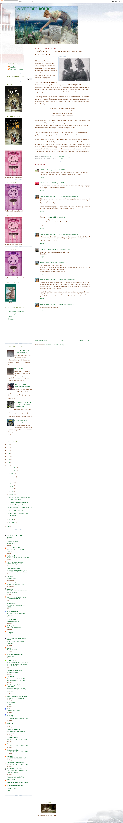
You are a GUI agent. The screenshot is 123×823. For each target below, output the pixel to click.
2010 (8, 465)
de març (11, 495)
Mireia (42, 183)
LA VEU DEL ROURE (33, 8)
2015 (8, 450)
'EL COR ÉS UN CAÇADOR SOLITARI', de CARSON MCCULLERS (22, 404)
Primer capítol (12, 314)
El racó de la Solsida (13, 729)
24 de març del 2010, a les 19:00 (69, 234)
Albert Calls (12, 67)
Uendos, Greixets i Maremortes (17, 696)
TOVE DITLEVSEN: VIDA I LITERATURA (15, 550)
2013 (8, 456)
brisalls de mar (11, 788)
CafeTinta (10, 715)
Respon (42, 177)
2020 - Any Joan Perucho (14, 627)
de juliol (11, 483)
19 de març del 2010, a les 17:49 (69, 196)
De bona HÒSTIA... (12, 650)
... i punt (9, 704)
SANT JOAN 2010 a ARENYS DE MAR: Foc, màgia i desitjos (17, 771)
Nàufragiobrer (11, 626)
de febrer (11, 519)
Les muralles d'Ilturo (13, 568)
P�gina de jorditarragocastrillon (17, 782)
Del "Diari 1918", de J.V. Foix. (15, 564)
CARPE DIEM (11, 660)
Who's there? (11, 632)
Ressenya (11, 319)
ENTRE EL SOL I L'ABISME (15, 698)
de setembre (12, 477)
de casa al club (11, 583)
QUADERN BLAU (12, 611)
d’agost (11, 480)
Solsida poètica (11, 543)
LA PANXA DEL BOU (14, 548)
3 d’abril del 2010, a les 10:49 (61, 249)
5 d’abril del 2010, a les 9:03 (67, 304)
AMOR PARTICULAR (13, 599)
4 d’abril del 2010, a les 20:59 (59, 262)
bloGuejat (10, 576)
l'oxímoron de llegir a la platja (15, 584)
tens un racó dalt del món (15, 562)
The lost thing (10, 656)
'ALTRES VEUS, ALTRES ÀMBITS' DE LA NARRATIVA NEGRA (17, 679)
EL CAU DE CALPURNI (14, 535)
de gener (11, 522)
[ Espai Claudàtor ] (13, 542)
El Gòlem (10, 756)
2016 (8, 447)
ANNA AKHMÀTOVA (13, 621)
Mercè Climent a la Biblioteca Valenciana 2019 (15, 642)
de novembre (13, 471)
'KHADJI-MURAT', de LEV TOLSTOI (20, 508)
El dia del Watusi (11, 578)
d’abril (11, 492)
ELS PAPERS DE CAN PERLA (17, 597)
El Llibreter (10, 723)
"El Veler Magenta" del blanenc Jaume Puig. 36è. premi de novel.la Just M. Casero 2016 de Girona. (18, 664)
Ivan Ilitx (9, 634)
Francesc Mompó (45, 249)
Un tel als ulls (11, 703)
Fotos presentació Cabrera (16, 311)
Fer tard (9, 725)
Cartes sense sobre (13, 750)
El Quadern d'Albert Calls (15, 763)
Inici (62, 340)
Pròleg (10, 316)
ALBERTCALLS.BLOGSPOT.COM (17, 739)
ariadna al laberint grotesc (15, 654)
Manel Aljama (44, 262)
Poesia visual (11, 556)
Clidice (42, 170)
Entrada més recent (41, 340)
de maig (11, 489)
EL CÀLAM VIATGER (14, 769)
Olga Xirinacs (11, 603)
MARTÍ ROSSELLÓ (20, 369)
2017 (8, 444)
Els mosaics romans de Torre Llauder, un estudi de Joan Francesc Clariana (17, 571)
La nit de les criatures (13, 672)
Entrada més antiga (84, 340)
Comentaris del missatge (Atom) (54, 345)
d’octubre (12, 474)
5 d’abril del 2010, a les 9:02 (67, 279)
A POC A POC (11, 537)
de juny (11, 486)
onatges (9, 648)
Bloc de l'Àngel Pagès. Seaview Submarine (16, 685)
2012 (8, 459)
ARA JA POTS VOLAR (15, 511)
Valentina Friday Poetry (13, 710)
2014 (8, 453)
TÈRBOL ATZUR (12, 620)
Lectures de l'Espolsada (14, 670)
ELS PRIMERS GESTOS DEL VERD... (16, 639)
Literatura (59, 158)
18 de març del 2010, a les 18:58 (55, 170)
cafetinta (9, 791)
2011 (8, 462)
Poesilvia (9, 709)
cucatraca (10, 589)
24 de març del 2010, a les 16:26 (55, 217)
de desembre (13, 468)
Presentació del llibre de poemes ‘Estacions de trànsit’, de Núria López (17, 718)
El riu (8, 744)
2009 (8, 526)
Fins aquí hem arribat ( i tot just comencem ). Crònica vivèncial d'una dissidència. (17, 690)
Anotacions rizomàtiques (15, 785)
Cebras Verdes (11, 780)
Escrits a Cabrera (12, 737)
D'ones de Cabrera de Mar (15, 777)
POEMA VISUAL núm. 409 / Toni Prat (18, 558)
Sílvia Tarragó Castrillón (48, 196)
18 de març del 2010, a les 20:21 (55, 183)
